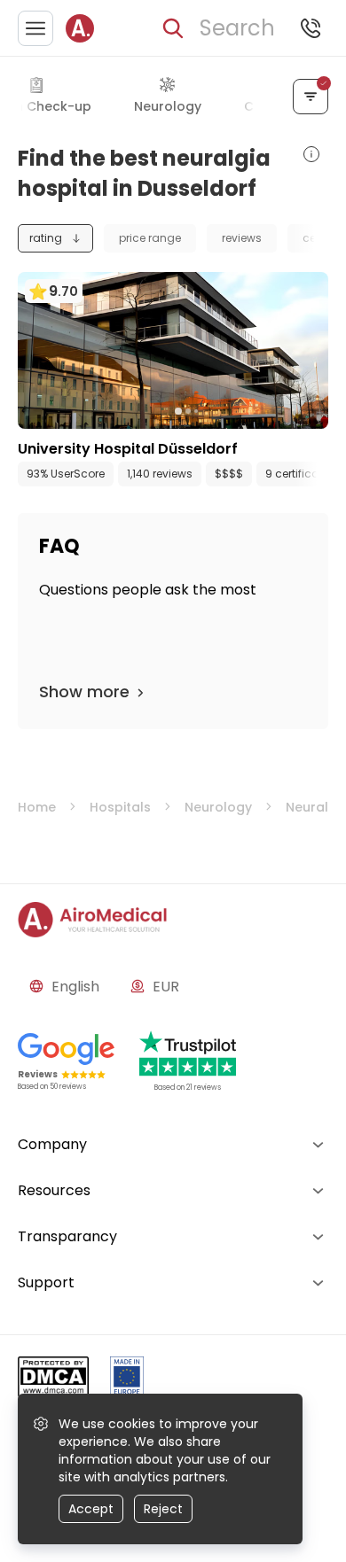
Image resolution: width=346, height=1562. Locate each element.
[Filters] (310, 96)
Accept (91, 1509)
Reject (163, 1509)
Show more (84, 691)
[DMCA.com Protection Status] (53, 1379)
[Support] (310, 28)
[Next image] (209, 411)
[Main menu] (35, 28)
